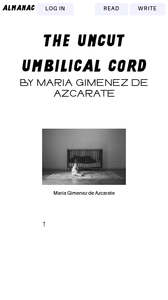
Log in (55, 9)
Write (147, 9)
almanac (19, 8)
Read (111, 9)
